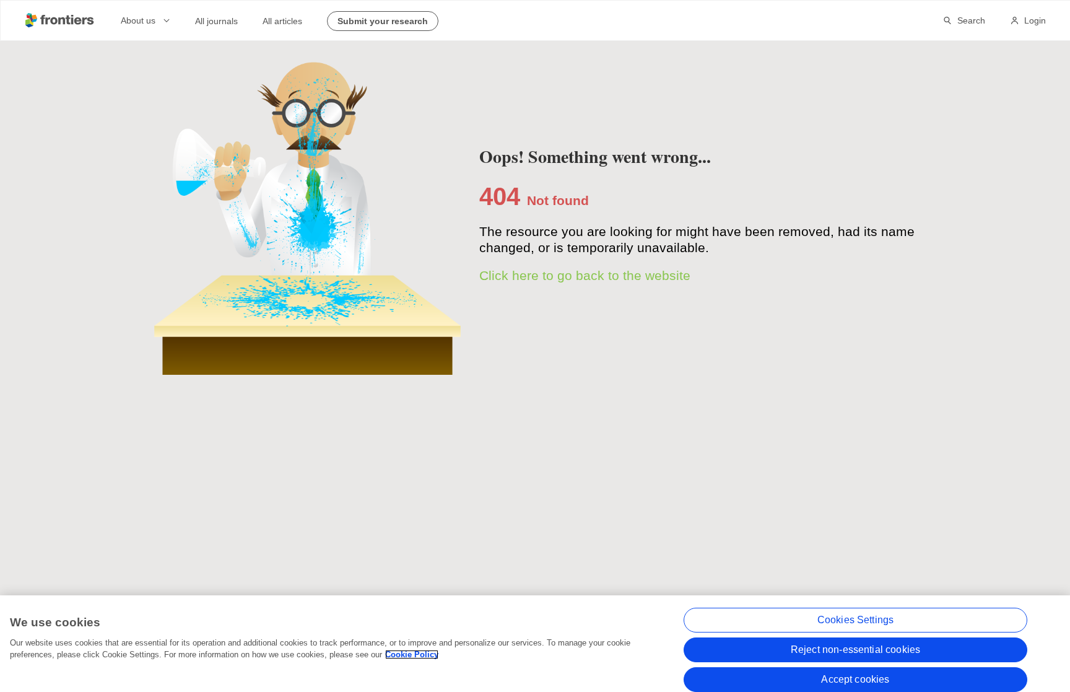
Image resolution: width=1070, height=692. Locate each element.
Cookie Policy (411, 654)
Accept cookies (855, 679)
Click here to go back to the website (584, 275)
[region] (535, 643)
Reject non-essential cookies (855, 649)
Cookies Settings (855, 620)
